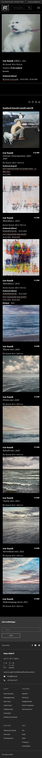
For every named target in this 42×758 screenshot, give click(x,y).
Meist (24, 738)
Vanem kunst (8, 705)
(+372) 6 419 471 (8, 2)
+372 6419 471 (12, 680)
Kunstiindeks (26, 746)
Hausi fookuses (8, 693)
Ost (23, 730)
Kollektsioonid (8, 709)
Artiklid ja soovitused (10, 717)
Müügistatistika (27, 701)
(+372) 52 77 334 (18, 2)
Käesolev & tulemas (10, 730)
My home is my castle (10, 79)
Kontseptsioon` (9, 738)
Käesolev (25, 693)
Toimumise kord (27, 709)
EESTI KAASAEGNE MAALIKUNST (15, 234)
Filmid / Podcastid (28, 705)
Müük (23, 734)
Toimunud (25, 697)
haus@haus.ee (36, 2)
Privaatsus (25, 742)
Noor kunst (7, 701)
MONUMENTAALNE (10, 231)
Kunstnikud (7, 713)
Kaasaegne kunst (9, 697)
